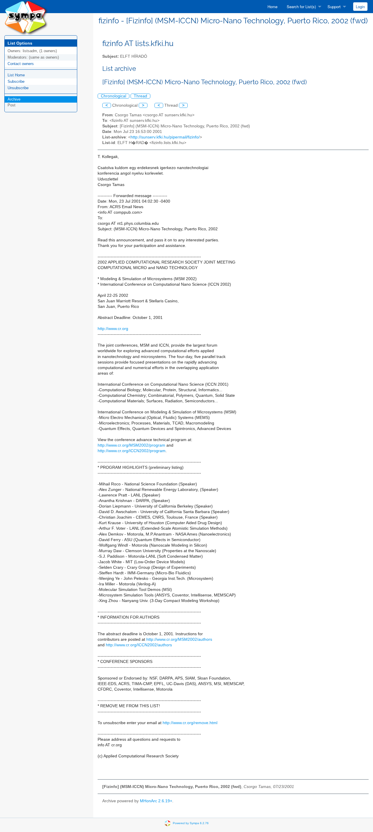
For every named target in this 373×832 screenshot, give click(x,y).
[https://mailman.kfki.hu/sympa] (26, 17)
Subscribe (16, 81)
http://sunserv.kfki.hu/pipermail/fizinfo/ (165, 137)
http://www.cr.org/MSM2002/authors (179, 639)
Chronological (113, 96)
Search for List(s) (301, 6)
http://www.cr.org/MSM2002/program (131, 445)
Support (334, 6)
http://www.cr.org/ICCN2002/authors (139, 645)
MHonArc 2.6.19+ (156, 801)
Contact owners (21, 64)
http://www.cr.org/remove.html (190, 723)
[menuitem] (272, 6)
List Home (16, 75)
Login (360, 6)
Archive (14, 99)
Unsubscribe (18, 88)
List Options (20, 43)
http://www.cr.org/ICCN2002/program (132, 451)
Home (272, 6)
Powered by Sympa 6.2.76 (191, 822)
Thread (140, 96)
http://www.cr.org (113, 329)
